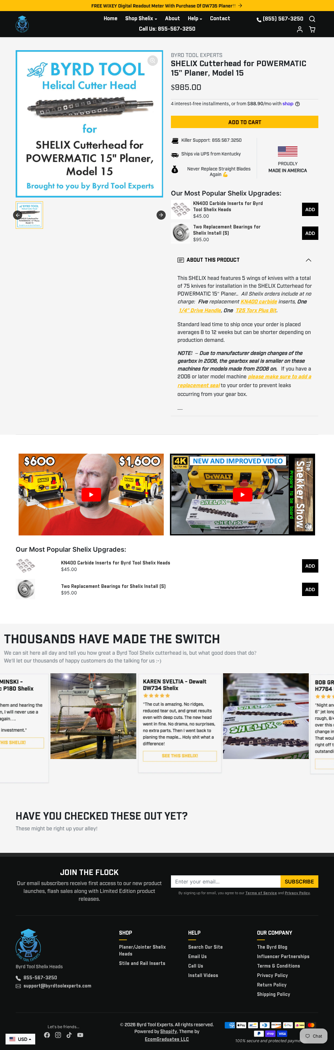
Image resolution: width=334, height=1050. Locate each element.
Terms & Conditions (278, 966)
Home (110, 18)
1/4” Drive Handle (200, 310)
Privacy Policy (297, 893)
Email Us (197, 957)
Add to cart (244, 122)
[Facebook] (47, 1035)
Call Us (195, 966)
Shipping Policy (273, 995)
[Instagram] (58, 1035)
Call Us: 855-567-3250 (167, 29)
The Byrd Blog (272, 947)
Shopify (168, 1032)
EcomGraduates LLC (167, 1040)
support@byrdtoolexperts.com (57, 986)
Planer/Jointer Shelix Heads (142, 950)
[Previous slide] (17, 215)
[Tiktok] (69, 1035)
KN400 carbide (258, 302)
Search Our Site (205, 947)
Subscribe (299, 881)
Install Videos (203, 976)
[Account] (300, 29)
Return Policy (272, 985)
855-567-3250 (40, 978)
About (172, 18)
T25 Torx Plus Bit (255, 310)
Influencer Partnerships (283, 957)
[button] (312, 19)
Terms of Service (261, 893)
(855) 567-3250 (283, 19)
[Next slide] (161, 215)
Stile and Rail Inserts (142, 964)
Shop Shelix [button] (139, 18)
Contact (220, 18)
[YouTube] (80, 1035)
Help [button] (193, 18)
